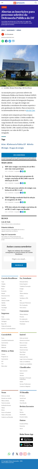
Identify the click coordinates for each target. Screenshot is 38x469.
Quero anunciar (23, 371)
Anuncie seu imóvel (24, 340)
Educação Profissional (25, 303)
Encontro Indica (24, 417)
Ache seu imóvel (24, 338)
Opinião (3, 303)
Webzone (3, 345)
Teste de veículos (5, 403)
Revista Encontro (27, 406)
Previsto (22, 316)
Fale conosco (23, 307)
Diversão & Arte (5, 295)
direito (30, 144)
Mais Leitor (4, 366)
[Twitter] (9, 42)
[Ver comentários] (13, 42)
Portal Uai (22, 426)
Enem (21, 291)
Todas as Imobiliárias (25, 361)
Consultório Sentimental (7, 340)
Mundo (3, 293)
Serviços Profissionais (25, 384)
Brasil (2, 288)
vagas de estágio (17, 148)
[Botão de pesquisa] (36, 3)
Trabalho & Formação (25, 286)
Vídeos (3, 407)
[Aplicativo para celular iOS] (26, 439)
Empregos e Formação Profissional (25, 378)
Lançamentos (23, 345)
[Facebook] (6, 42)
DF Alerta (22, 396)
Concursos (24, 311)
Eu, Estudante (25, 278)
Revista (22, 412)
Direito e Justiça (5, 319)
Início (3, 30)
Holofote (3, 305)
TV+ (2, 363)
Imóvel (22, 335)
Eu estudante (11, 30)
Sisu (21, 300)
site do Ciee (30, 110)
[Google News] (28, 454)
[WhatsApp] (2, 42)
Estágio (19, 30)
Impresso (5, 313)
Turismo (3, 310)
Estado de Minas (24, 423)
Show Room (23, 352)
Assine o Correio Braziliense (8, 328)
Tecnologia (4, 307)
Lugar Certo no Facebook (26, 359)
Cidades (3, 284)
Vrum (3, 392)
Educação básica (24, 281)
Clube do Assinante (6, 326)
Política (3, 286)
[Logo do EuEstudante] (19, 3)
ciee (4, 144)
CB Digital (4, 321)
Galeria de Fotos (24, 357)
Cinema (3, 354)
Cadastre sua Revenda (7, 417)
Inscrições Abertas (24, 321)
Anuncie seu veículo (6, 398)
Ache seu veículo (5, 396)
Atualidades (23, 414)
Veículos (22, 375)
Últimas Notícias (24, 293)
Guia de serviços (24, 350)
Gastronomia (4, 342)
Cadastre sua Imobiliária (26, 364)
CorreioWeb (6, 335)
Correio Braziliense (9, 278)
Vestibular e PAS (24, 298)
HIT (2, 361)
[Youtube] (25, 454)
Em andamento (23, 319)
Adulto (21, 381)
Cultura (22, 295)
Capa (2, 281)
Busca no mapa (23, 342)
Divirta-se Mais (7, 351)
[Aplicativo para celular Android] (26, 445)
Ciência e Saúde (5, 300)
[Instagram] (21, 454)
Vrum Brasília (23, 403)
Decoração (22, 354)
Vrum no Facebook (6, 412)
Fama (2, 338)
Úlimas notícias (23, 347)
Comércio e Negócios (25, 386)
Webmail (3, 347)
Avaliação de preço (6, 405)
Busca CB (3, 324)
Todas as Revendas (6, 414)
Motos (3, 410)
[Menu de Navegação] (2, 3)
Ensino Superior (24, 284)
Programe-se (4, 356)
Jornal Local (23, 398)
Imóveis (22, 373)
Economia (3, 291)
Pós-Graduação (24, 305)
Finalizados (22, 324)
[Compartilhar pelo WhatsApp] (25, 171)
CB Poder (22, 400)
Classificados (25, 367)
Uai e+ (21, 428)
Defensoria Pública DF (17, 144)
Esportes (3, 298)
